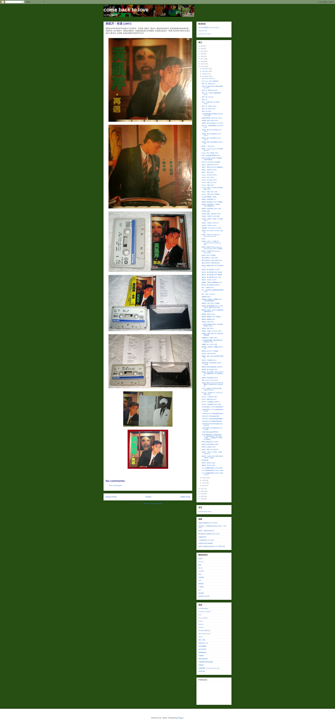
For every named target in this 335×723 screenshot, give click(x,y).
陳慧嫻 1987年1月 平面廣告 (210, 351)
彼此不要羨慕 (202, 649)
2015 (202, 64)
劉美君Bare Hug (203, 643)
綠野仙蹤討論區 (203, 658)
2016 (202, 61)
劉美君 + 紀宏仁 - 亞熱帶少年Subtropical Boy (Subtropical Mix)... (211, 243)
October (204, 74)
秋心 (200, 590)
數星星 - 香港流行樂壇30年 (206, 530)
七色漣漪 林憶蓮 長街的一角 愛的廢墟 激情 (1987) (212, 325)
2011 (202, 488)
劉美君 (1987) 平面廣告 (209, 255)
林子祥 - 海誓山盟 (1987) (209, 399)
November (205, 71)
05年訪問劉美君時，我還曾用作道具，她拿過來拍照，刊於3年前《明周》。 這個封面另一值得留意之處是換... (212, 437)
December (205, 68)
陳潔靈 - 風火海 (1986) (208, 465)
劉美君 (200, 558)
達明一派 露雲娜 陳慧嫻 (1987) (211, 155)
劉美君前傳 (205, 460)
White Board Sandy (204, 633)
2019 (202, 53)
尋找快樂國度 (202, 646)
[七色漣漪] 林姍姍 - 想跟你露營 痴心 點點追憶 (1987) (212, 340)
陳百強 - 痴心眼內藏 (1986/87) (211, 285)
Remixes (201, 561)
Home (148, 497)
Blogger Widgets (207, 511)
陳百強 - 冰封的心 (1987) (209, 279)
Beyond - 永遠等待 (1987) (209, 396)
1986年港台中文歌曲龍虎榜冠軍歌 (212, 421)
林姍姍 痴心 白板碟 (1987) (209, 337)
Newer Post (111, 497)
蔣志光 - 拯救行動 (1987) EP (210, 164)
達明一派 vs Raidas (207, 97)
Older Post (185, 497)
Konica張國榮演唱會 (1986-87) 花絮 (212, 470)
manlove (201, 627)
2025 (202, 48)
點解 (200, 565)
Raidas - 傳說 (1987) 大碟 (209, 191)
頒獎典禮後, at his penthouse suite (209, 668)
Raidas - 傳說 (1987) (208, 185)
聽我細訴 (201, 583)
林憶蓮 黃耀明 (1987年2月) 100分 (212, 118)
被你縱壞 (201, 593)
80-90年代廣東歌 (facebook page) (209, 27)
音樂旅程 (201, 665)
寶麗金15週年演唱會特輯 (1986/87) (212, 367)
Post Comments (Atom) (153, 503)
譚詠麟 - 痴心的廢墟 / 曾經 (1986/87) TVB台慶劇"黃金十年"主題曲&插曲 (213, 373)
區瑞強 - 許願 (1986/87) (209, 353)
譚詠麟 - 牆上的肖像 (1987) (210, 369)
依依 (200, 580)
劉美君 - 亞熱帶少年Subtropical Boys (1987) (211, 251)
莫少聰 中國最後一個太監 (209, 197)
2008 (202, 493)
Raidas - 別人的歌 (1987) (209, 180)
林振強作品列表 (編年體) (206, 543)
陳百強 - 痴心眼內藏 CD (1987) (211, 269)
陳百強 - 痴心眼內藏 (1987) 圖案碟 (212, 274)
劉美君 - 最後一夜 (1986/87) (210, 449)
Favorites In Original (205, 611)
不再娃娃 (201, 587)
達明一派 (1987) (206, 111)
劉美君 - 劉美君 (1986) (208, 463)
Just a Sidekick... (204, 618)
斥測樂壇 (201, 655)
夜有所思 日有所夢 (204, 596)
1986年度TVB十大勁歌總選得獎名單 (212, 413)
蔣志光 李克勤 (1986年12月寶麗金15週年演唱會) (212, 158)
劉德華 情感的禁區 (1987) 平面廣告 (212, 202)
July (203, 480)
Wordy (200, 636)
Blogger (180, 718)
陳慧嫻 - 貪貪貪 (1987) (208, 314)
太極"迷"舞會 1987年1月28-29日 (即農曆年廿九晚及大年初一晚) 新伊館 (212, 384)
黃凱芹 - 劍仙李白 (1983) (209, 170)
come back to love (126, 10)
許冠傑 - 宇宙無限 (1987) (209, 360)
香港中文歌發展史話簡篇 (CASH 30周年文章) (212, 546)
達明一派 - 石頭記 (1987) (209, 106)
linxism (200, 621)
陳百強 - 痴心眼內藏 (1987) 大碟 (211, 277)
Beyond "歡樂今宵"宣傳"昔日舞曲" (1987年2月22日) (212, 389)
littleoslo (201, 624)
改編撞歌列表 (202, 537)
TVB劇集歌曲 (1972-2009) (206, 540)
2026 (202, 46)
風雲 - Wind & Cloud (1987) (210, 380)
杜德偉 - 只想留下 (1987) (209, 225)
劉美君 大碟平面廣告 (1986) (210, 444)
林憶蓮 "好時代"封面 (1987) (210, 120)
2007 (202, 496)
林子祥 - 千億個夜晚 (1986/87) (211, 401)
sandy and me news (205, 34)
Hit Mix (200, 568)
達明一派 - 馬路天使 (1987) (210, 90)
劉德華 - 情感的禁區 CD (209, 199)
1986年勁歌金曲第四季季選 (210, 432)
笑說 (200, 574)
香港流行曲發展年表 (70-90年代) (208, 523)
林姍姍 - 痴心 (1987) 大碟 (209, 344)
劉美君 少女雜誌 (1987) (209, 447)
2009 (202, 491)
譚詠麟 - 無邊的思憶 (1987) (210, 377)
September (205, 76)
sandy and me (203, 30)
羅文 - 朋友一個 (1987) (208, 294)
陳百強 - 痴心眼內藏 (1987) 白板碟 (212, 272)
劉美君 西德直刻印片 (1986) (210, 442)
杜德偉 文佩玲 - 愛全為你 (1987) (211, 213)
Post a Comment (115, 485)
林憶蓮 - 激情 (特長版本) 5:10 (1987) (212, 123)
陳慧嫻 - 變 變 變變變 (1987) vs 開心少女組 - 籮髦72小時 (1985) (212, 306)
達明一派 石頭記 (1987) (209, 108)
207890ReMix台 (203, 608)
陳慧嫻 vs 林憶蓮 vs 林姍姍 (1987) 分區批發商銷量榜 (212, 300)
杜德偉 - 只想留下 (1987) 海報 (210, 216)
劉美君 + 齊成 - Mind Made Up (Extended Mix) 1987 (211, 235)
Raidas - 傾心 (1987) (208, 177)
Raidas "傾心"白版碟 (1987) (210, 153)
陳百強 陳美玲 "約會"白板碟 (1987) (212, 260)
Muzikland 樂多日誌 (204, 630)
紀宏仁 (204, 239)
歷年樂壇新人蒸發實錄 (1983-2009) (209, 534)
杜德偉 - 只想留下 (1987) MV (210, 223)
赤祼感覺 (201, 577)
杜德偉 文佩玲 (206, 211)
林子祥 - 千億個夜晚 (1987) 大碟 (211, 404)
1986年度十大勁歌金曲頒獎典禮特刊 (212, 418)
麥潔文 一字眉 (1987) (208, 146)
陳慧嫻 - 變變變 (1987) (208, 319)
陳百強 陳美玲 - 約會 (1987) (210, 258)
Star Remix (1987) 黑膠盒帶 (210, 81)
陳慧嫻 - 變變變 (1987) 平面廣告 (211, 316)
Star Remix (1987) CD (208, 78)
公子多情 (201, 571)
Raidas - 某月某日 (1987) (209, 175)
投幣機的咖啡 (202, 652)
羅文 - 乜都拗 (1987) (208, 287)
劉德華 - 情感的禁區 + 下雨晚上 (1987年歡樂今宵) (211, 205)
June (204, 483)
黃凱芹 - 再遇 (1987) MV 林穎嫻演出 (212, 167)
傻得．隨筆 (202, 640)
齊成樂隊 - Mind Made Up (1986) (211, 228)
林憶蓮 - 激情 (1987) (208, 328)
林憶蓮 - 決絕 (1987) (208, 321)
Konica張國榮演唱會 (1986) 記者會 (212, 468)
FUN (200, 615)
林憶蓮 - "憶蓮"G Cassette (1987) (212, 331)
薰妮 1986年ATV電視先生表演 (211, 263)
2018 (202, 56)
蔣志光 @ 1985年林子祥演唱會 (211, 162)
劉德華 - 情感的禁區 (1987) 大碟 (211, 208)
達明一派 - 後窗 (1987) (208, 83)
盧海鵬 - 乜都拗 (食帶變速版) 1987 (212, 282)
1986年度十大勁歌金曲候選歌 (210, 416)
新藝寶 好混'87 (206, 296)
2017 (202, 58)
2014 (202, 66)
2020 (202, 51)
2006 (202, 499)
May (203, 485)
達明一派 (204, 99)
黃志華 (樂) (202, 671)
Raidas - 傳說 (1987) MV (209, 182)
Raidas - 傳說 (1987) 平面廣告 (211, 194)
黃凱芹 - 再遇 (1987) (208, 172)
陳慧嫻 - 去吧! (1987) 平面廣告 (211, 303)
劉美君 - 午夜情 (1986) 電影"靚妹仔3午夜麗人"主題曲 (212, 456)
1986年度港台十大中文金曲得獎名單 (212, 407)
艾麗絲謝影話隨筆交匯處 (206, 662)
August (204, 477)
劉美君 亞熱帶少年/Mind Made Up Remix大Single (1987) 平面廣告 (212, 247)
